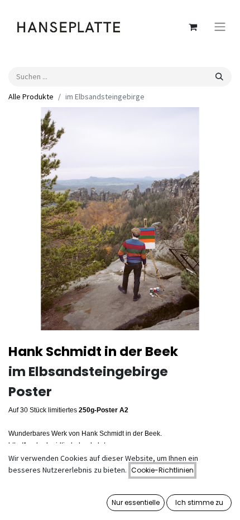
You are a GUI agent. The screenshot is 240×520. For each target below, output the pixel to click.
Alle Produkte (31, 97)
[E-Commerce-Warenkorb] (192, 27)
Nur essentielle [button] (136, 502)
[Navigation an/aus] (220, 27)
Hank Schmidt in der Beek (93, 351)
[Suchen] (219, 76)
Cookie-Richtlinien (162, 470)
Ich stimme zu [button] (199, 502)
